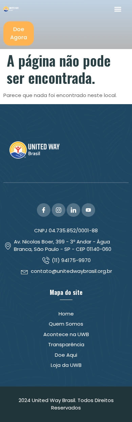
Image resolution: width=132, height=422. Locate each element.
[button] (118, 9)
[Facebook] (43, 210)
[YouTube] (88, 210)
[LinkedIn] (73, 210)
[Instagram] (58, 210)
